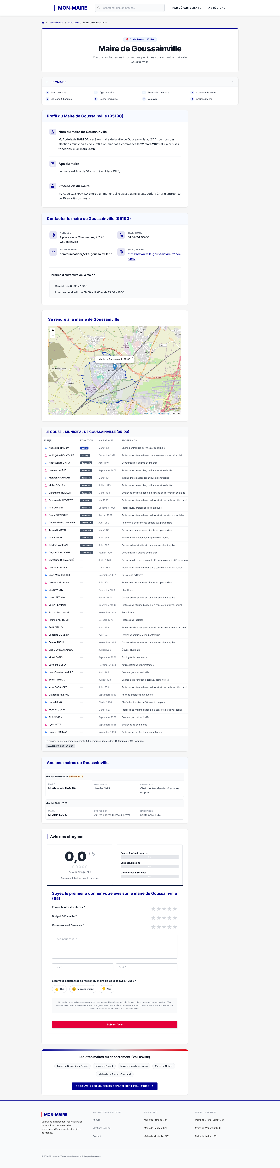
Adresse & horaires (59, 99)
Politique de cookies (91, 1156)
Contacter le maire (204, 92)
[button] (115, 367)
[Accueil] (42, 22)
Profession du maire (156, 92)
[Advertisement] (216, 158)
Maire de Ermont (104, 1066)
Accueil (96, 1119)
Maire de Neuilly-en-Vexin (134, 1066)
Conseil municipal (106, 99)
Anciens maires (202, 99)
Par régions (216, 7)
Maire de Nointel (163, 1066)
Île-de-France (56, 22)
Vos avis (150, 99)
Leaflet (149, 413)
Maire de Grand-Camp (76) (209, 1119)
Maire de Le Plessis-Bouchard (115, 1074)
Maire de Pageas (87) (155, 1128)
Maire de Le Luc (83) (206, 1136)
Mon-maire (55, 1114)
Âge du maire (104, 92)
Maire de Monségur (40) (208, 1128)
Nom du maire (56, 92)
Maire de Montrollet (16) (156, 1136)
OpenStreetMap (162, 413)
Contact (97, 1136)
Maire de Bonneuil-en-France (72, 1066)
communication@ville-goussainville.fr (86, 254)
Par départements (187, 7)
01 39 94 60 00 (138, 237)
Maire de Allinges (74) (155, 1119)
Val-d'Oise (73, 22)
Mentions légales (101, 1128)
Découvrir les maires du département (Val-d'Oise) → (115, 1086)
